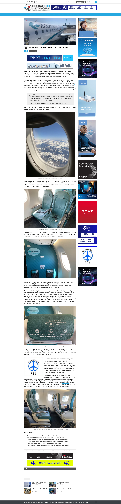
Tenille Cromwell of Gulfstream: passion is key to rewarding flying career (63, 450)
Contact (65, 1)
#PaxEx (39, 100)
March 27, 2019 (61, 103)
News (26, 14)
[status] (96, 502)
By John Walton (33, 51)
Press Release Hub (70, 14)
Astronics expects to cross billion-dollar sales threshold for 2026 (39, 482)
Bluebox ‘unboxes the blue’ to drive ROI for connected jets (64, 489)
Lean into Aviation (32, 14)
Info (85, 2)
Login (61, 1)
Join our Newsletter (80, 14)
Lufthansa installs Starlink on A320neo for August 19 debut (39, 489)
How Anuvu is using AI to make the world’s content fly (64, 482)
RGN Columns (47, 14)
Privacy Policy (70, 1)
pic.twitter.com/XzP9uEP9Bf (50, 100)
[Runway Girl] (37, 11)
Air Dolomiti (65, 382)
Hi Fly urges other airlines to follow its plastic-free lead (34, 450)
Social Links (80, 2)
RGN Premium (61, 14)
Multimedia (40, 14)
